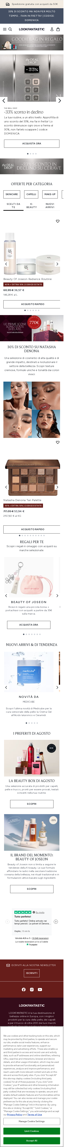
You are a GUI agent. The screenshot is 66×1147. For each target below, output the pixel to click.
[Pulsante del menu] (3, 29)
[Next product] (57, 487)
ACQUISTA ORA (31, 143)
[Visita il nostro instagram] (32, 990)
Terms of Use (34, 1114)
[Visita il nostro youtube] (40, 990)
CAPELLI (31, 194)
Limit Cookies (32, 1131)
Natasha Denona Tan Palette (22, 500)
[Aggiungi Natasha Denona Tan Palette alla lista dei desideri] (58, 442)
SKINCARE (12, 194)
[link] (52, 29)
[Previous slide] (3, 100)
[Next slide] (59, 100)
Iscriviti (31, 973)
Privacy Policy (14, 1114)
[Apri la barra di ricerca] (10, 29)
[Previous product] (6, 487)
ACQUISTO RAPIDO (33, 304)
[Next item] (57, 264)
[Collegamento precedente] (6, 595)
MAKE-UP (50, 194)
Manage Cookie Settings (32, 1121)
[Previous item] (6, 264)
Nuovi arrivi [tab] (50, 206)
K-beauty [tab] (31, 206)
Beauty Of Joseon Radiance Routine (27, 279)
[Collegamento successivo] (57, 595)
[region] (31, 1086)
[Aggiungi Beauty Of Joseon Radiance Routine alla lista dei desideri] (58, 221)
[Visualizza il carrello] (58, 29)
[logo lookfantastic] (32, 29)
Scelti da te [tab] (13, 206)
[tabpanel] (31, 264)
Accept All (31, 1140)
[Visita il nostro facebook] (24, 990)
